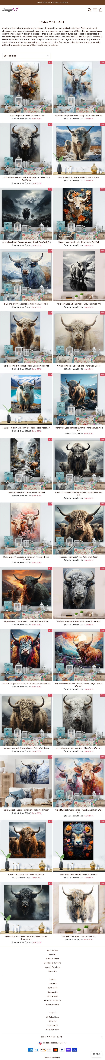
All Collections (52, 1017)
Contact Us (53, 992)
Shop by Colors (52, 1029)
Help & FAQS (52, 996)
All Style (52, 1021)
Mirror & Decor (52, 959)
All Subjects (52, 1025)
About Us (52, 971)
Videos (52, 980)
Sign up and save (52, 1037)
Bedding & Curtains (52, 963)
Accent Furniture (52, 967)
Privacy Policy (52, 1004)
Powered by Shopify (52, 1058)
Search (52, 1013)
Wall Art (52, 955)
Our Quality (52, 988)
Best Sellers (52, 950)
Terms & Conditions (52, 1000)
